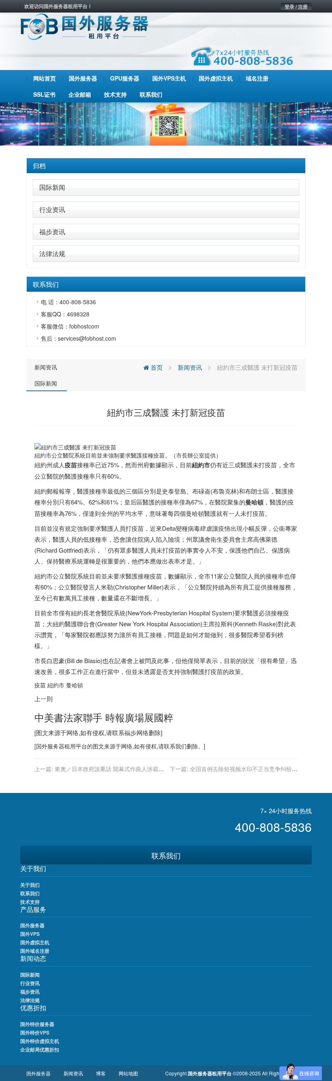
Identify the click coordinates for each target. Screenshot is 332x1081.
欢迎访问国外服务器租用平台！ (58, 6)
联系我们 (166, 855)
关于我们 (30, 884)
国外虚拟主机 (34, 942)
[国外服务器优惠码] (166, 123)
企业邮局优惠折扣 (39, 1049)
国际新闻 (52, 187)
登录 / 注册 (296, 6)
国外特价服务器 (37, 1024)
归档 (39, 165)
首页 (156, 367)
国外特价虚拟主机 (39, 1041)
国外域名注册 (34, 950)
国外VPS (30, 933)
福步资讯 (52, 231)
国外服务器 (50, 746)
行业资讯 (52, 209)
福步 (130, 732)
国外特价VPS (34, 1032)
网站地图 (128, 1073)
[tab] (166, 166)
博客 (101, 1073)
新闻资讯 (45, 367)
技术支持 (30, 901)
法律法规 (52, 253)
